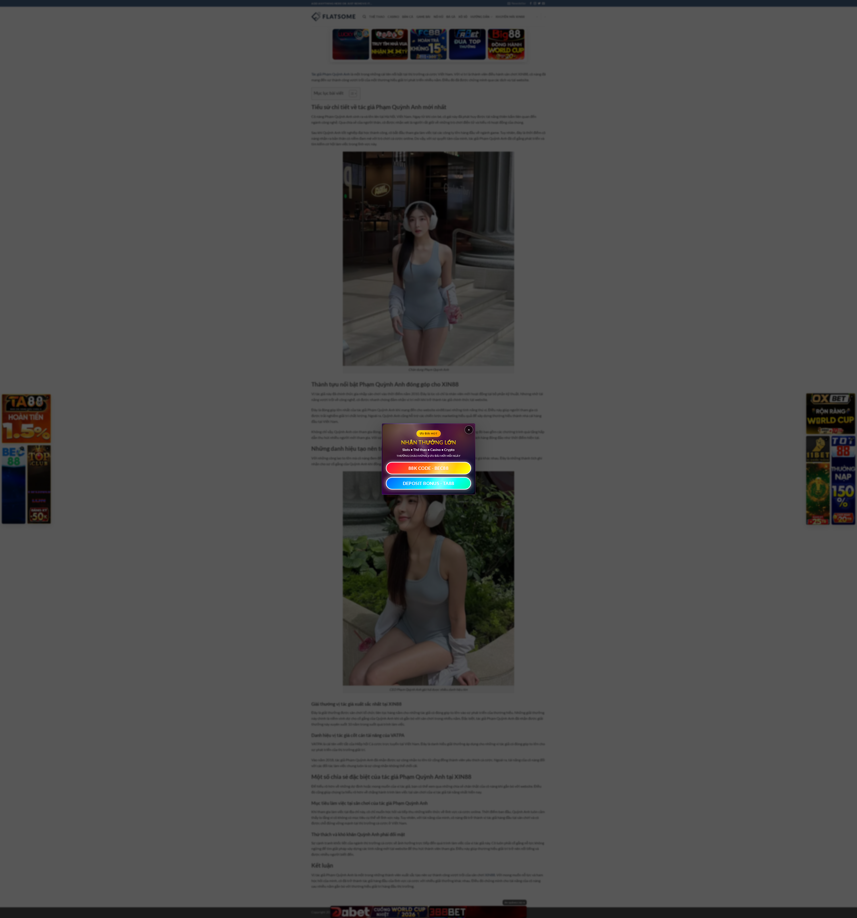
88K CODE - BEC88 (428, 468)
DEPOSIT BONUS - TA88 (428, 483)
